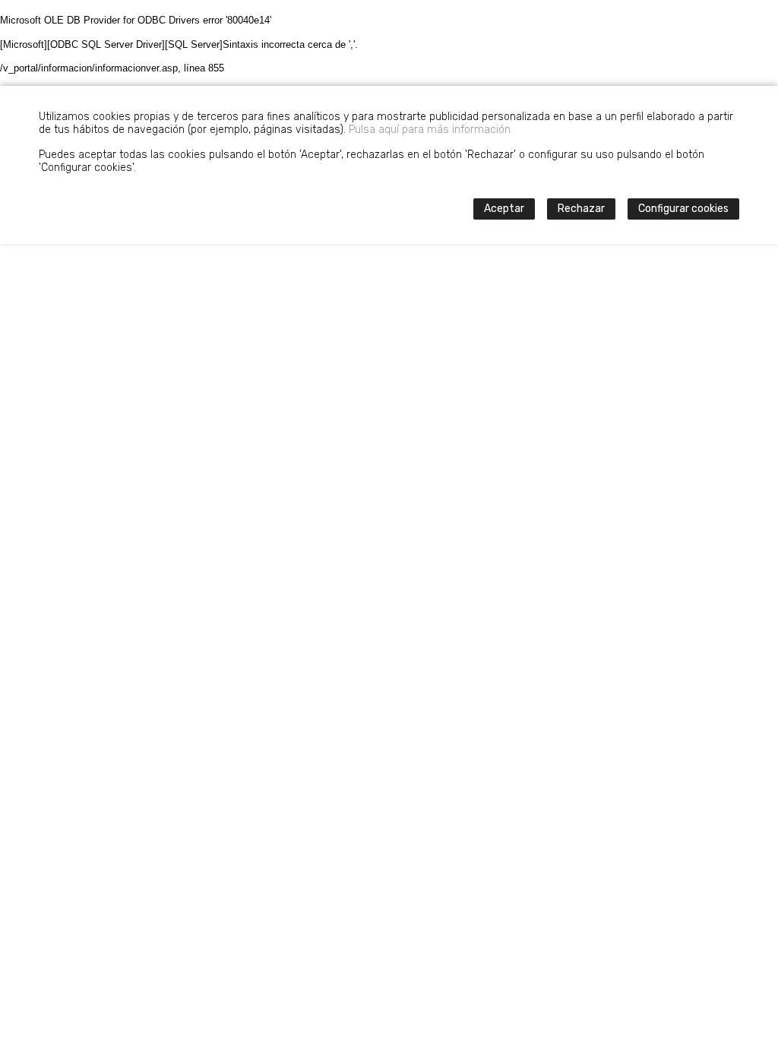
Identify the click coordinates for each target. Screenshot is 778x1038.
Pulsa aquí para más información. (431, 129)
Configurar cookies (683, 208)
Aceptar (504, 208)
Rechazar (581, 208)
